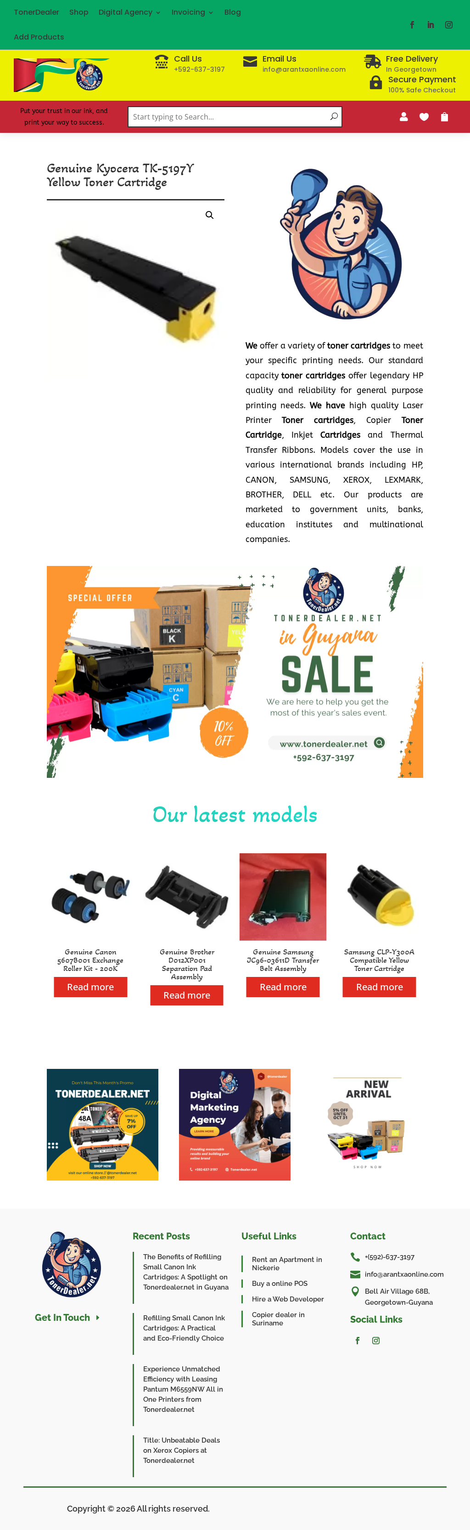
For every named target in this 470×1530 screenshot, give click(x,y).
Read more (90, 987)
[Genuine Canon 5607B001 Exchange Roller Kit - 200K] (90, 938)
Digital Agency (125, 12)
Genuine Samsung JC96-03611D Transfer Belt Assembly (283, 960)
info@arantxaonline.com (404, 1274)
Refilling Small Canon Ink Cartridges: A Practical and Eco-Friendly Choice (184, 1328)
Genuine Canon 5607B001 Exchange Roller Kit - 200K (90, 960)
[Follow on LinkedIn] (430, 24)
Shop (79, 12)
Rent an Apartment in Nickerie (287, 1264)
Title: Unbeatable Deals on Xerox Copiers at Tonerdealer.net (181, 1450)
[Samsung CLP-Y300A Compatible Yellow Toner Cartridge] (379, 938)
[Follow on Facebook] (412, 24)
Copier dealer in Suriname (278, 1319)
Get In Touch (62, 1317)
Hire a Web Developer (288, 1299)
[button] (209, 215)
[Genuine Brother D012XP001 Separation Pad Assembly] (186, 938)
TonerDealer (36, 12)
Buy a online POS (280, 1283)
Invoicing (188, 12)
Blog (232, 12)
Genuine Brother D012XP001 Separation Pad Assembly (187, 964)
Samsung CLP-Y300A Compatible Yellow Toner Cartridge (379, 960)
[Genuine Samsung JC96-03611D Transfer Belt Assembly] (283, 938)
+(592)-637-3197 (389, 1257)
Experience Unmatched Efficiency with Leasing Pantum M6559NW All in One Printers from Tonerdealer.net (183, 1389)
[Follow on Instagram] (449, 24)
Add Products (39, 37)
